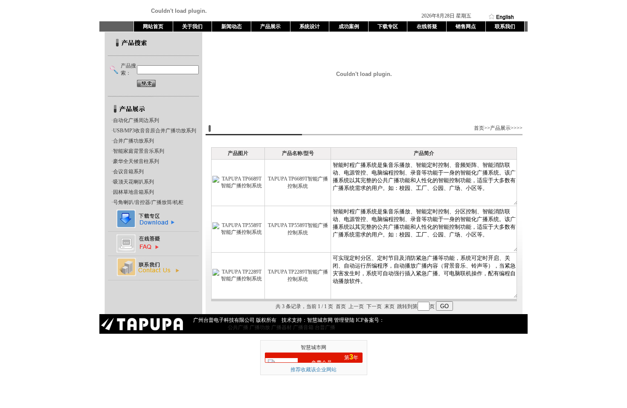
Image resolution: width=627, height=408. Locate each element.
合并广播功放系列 (133, 141)
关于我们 (192, 26)
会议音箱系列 (128, 172)
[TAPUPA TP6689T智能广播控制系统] (238, 186)
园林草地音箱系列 (133, 192)
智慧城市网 (313, 347)
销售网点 (466, 26)
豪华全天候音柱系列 (136, 161)
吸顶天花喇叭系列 (133, 182)
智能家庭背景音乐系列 (138, 151)
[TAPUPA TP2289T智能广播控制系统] (238, 279)
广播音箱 (303, 327)
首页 (479, 128)
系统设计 (309, 26)
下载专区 (387, 26)
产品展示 (270, 26)
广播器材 (281, 327)
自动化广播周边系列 (136, 120)
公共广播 (238, 327)
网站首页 (153, 26)
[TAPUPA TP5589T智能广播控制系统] (238, 232)
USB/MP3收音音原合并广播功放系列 (154, 131)
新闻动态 (231, 26)
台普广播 (325, 327)
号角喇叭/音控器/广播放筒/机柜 (148, 202)
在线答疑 (427, 26)
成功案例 (349, 26)
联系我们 (505, 26)
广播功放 (260, 327)
